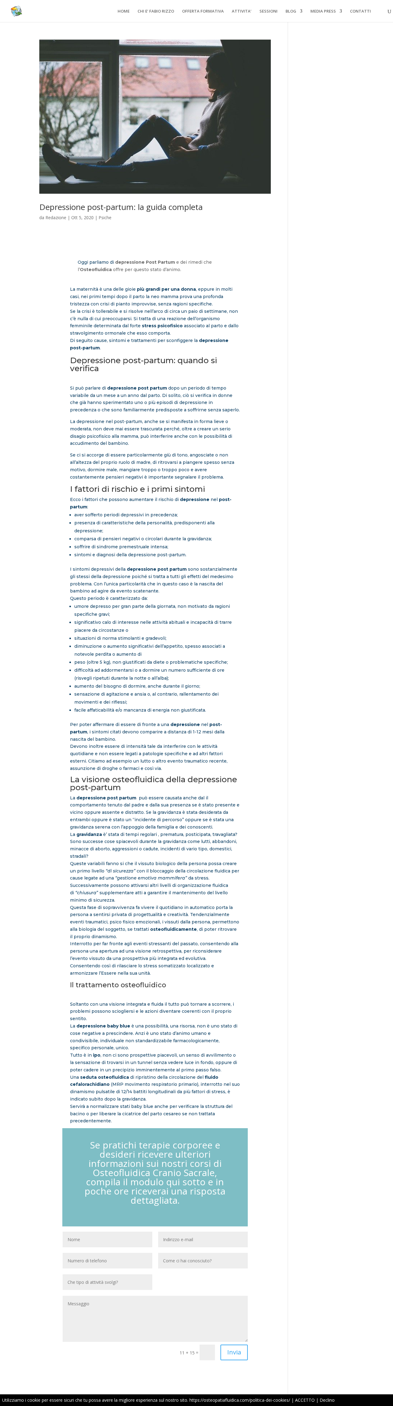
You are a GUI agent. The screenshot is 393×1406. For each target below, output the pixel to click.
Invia (234, 1352)
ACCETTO (305, 1400)
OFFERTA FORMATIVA (203, 11)
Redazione (55, 217)
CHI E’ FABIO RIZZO (156, 11)
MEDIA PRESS (323, 11)
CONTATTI (360, 11)
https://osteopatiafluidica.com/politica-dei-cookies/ (239, 1400)
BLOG (291, 11)
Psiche (105, 217)
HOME (124, 11)
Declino (327, 1400)
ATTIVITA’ (241, 11)
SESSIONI (268, 11)
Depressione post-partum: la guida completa (121, 206)
